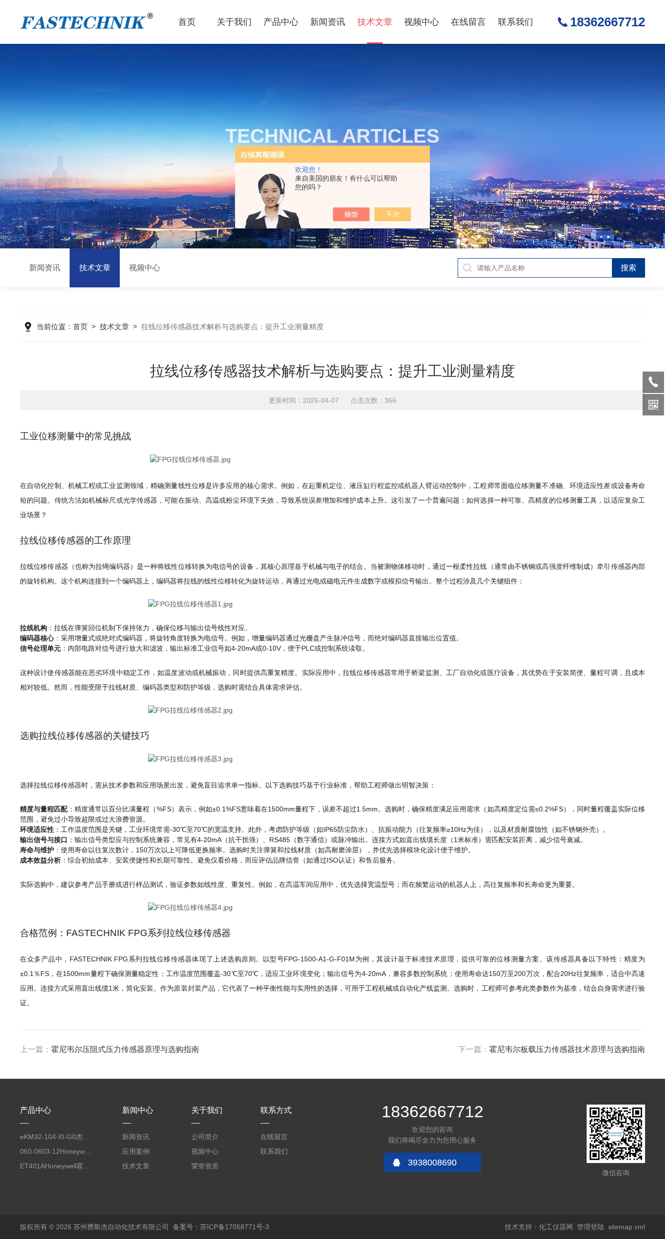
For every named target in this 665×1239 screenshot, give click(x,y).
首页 (187, 22)
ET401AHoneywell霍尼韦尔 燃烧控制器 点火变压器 (56, 1166)
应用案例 (135, 1151)
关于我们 (234, 22)
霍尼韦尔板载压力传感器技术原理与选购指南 (567, 1049)
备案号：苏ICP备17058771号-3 (221, 1227)
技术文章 (374, 22)
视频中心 (421, 22)
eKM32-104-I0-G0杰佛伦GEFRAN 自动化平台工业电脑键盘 (56, 1137)
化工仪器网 (556, 1227)
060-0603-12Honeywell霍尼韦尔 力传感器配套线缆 (56, 1151)
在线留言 (468, 22)
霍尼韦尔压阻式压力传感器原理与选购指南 (125, 1049)
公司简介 (205, 1137)
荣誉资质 (205, 1166)
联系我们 (515, 22)
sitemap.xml (626, 1227)
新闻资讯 (327, 22)
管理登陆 (590, 1227)
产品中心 (280, 22)
